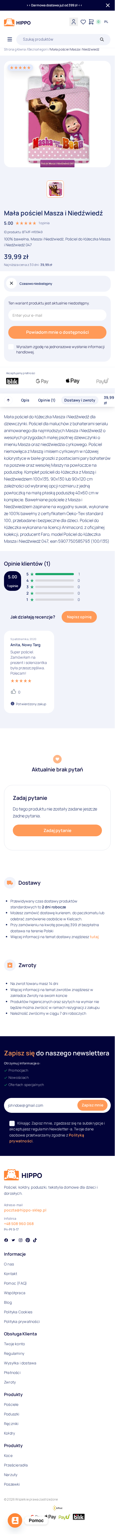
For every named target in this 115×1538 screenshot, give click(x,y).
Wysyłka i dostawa (20, 1362)
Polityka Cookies (18, 1311)
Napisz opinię (79, 616)
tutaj (94, 936)
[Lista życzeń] (83, 22)
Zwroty (10, 1382)
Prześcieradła (16, 1465)
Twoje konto (14, 1343)
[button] (55, 189)
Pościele (11, 1404)
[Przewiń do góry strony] (8, 400)
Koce (8, 1455)
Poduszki (11, 1413)
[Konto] (73, 22)
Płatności (12, 1372)
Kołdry (9, 1433)
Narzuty (10, 1474)
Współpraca (14, 1292)
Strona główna (15, 49)
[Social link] (6, 1241)
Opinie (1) (46, 400)
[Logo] (17, 22)
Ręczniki (11, 1423)
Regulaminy (14, 1353)
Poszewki (12, 1484)
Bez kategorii (38, 49)
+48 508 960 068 (19, 1223)
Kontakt (10, 1273)
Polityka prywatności (22, 1321)
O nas (9, 1264)
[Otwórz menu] (9, 39)
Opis (25, 400)
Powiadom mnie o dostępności (57, 332)
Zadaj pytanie (57, 830)
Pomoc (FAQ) (15, 1283)
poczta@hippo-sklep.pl (25, 1210)
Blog (8, 1302)
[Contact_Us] (15, 1520)
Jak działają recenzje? (32, 617)
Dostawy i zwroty (79, 400)
